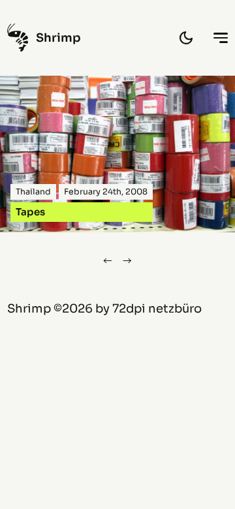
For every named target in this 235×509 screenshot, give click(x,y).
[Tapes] (117, 154)
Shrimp (29, 308)
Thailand (33, 192)
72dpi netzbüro (157, 308)
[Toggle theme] (186, 38)
